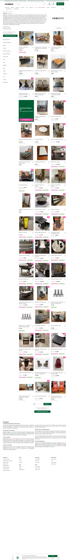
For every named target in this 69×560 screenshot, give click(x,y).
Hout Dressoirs (53, 459)
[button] (54, 1)
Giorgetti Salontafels (6, 470)
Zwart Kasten (37, 469)
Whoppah (63, 442)
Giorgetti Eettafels (6, 467)
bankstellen (14, 439)
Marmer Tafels (53, 463)
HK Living (20, 462)
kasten (25, 439)
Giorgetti (10, 11)
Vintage (20, 466)
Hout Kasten (37, 462)
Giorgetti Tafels (5, 463)
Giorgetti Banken (6, 462)
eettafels (20, 439)
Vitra (52, 460)
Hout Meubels (37, 459)
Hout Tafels (37, 460)
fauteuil (19, 448)
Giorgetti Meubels (6, 465)
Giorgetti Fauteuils (6, 459)
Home (4, 11)
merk (13, 427)
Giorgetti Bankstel (6, 468)
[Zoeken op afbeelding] (44, 4)
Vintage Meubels (21, 469)
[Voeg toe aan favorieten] (33, 48)
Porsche (20, 459)
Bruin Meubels (37, 466)
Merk (7, 11)
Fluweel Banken (53, 462)
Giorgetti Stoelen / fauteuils (7, 460)
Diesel (20, 460)
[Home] (9, 4)
